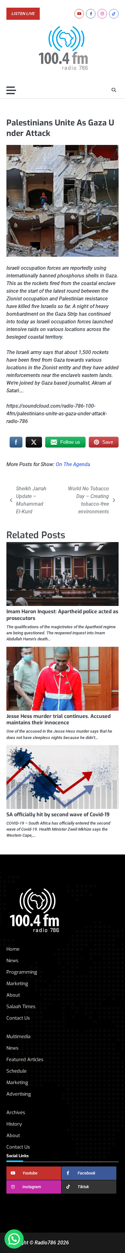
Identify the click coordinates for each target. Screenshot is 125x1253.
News (12, 960)
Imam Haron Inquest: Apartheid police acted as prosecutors (62, 615)
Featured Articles (24, 1059)
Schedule (16, 1071)
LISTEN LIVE (23, 13)
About (13, 995)
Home (13, 949)
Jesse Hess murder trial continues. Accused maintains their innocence (58, 719)
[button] (14, 1239)
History (14, 1124)
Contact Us (18, 1018)
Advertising (18, 1094)
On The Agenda (73, 464)
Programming (21, 972)
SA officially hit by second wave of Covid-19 (58, 814)
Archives (15, 1112)
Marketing (17, 983)
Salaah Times (20, 1006)
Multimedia (18, 1036)
